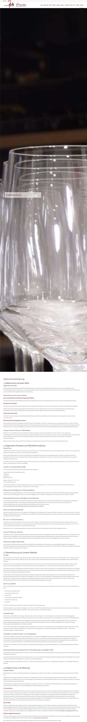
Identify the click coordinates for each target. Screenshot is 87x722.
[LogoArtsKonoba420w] (15, 5)
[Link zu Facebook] (6, 1)
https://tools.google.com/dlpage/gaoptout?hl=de (66, 710)
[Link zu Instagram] (4, 1)
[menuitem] (41, 5)
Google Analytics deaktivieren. (41, 717)
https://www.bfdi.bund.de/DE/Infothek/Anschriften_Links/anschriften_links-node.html (23, 506)
